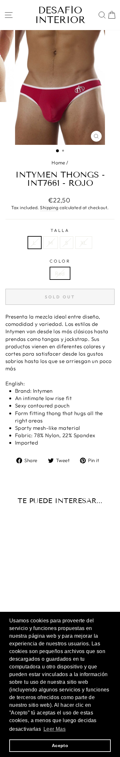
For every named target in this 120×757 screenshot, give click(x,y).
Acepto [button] (60, 745)
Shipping (49, 207)
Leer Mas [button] (55, 729)
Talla (60, 230)
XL (83, 242)
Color (60, 261)
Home (58, 163)
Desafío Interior (60, 15)
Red (60, 273)
